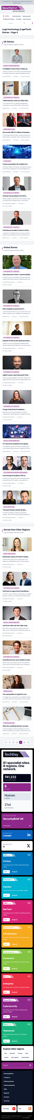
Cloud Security (16, 16)
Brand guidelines (8, 1073)
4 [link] (20, 742)
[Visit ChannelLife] (12, 879)
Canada (20, 1053)
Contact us (7, 1077)
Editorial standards (9, 1085)
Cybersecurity (26, 16)
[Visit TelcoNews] (12, 1024)
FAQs (5, 1089)
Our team (6, 1097)
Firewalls (19, 19)
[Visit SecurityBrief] (12, 1000)
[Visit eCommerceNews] (12, 952)
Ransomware (27, 19)
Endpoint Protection (9, 19)
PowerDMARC (26, 1117)
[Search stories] (30, 1065)
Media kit (14, 871)
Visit (5, 871)
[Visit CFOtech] (12, 855)
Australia (12, 1053)
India (26, 1053)
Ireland (6, 1057)
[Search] (24, 23)
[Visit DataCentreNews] (12, 927)
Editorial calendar (9, 1081)
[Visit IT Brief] (12, 976)
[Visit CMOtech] (12, 903)
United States (25, 1057)
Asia (5, 1053)
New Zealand (15, 1057)
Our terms (7, 1101)
